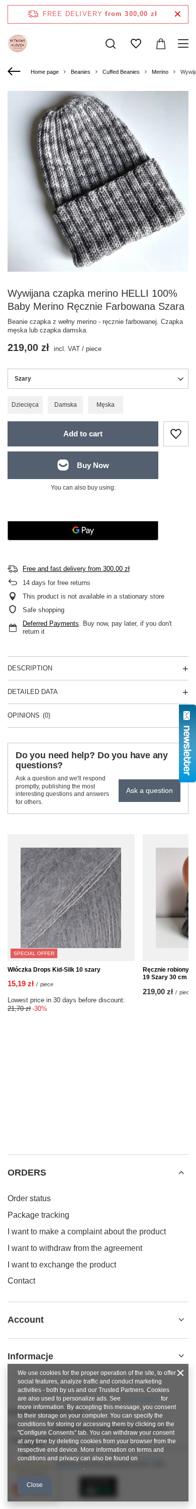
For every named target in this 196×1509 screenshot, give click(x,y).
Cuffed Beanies (121, 72)
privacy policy (140, 1398)
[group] (98, 181)
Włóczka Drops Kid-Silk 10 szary (54, 969)
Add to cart (83, 433)
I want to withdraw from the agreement (75, 1248)
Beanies (80, 72)
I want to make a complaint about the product (87, 1231)
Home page (45, 72)
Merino (160, 72)
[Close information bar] (177, 14)
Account (26, 1320)
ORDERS (27, 1173)
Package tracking (38, 1215)
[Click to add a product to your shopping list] (175, 433)
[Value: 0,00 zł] (160, 44)
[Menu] (184, 44)
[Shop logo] (18, 44)
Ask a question (149, 790)
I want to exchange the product (62, 1264)
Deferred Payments (51, 623)
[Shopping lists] (135, 44)
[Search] (110, 44)
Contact (21, 1280)
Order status (29, 1198)
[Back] (15, 72)
